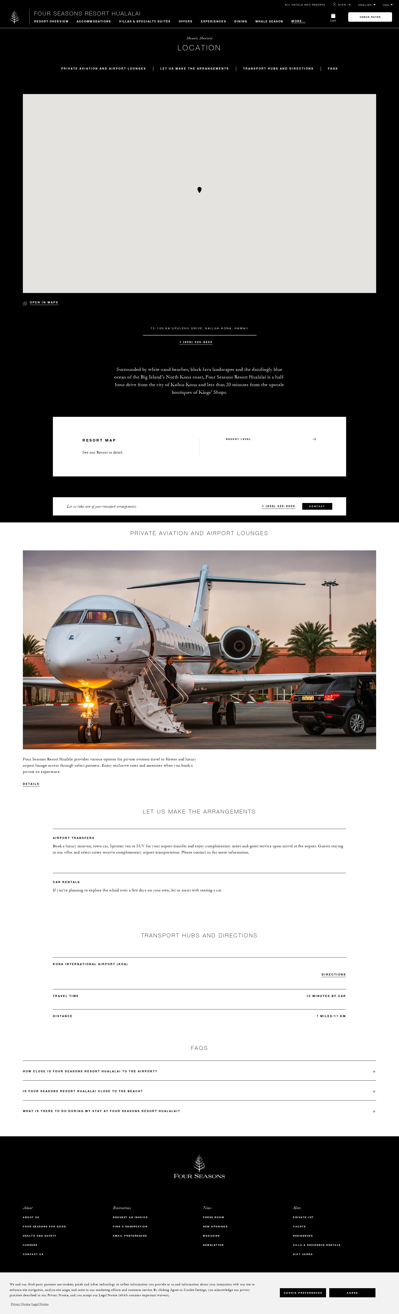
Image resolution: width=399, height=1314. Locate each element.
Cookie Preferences (303, 1292)
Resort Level (238, 439)
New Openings (215, 1226)
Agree (352, 1292)
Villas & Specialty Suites (145, 21)
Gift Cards (303, 1254)
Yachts (299, 1226)
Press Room (213, 1217)
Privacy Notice (20, 1304)
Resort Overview (51, 21)
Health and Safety (40, 1235)
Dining (241, 21)
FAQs (333, 68)
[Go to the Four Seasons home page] (14, 17)
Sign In (344, 4)
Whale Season (269, 21)
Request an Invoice (130, 1217)
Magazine (211, 1235)
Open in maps (44, 302)
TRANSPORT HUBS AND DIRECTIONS (278, 68)
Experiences (213, 21)
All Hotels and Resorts (305, 4)
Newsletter (213, 1245)
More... (298, 21)
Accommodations (94, 21)
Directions (334, 974)
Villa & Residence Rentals (317, 1245)
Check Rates (370, 16)
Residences (303, 1235)
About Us (31, 1217)
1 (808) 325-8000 (196, 342)
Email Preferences (130, 1235)
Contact (317, 506)
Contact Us (33, 1254)
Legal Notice (39, 1304)
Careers (30, 1245)
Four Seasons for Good (44, 1226)
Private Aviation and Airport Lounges (103, 68)
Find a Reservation (130, 1226)
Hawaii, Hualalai (200, 38)
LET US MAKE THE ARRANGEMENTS (194, 68)
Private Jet (303, 1217)
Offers (186, 21)
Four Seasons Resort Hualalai (87, 13)
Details (31, 784)
